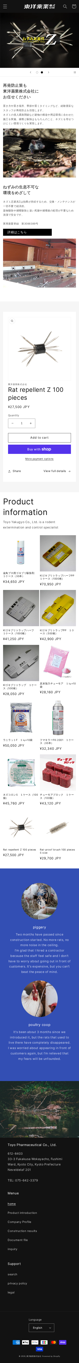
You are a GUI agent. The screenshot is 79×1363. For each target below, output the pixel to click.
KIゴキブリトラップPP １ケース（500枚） (57, 632)
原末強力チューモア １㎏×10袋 (58, 685)
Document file (18, 1240)
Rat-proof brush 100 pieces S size (57, 851)
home (12, 1204)
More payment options (39, 458)
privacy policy (17, 1283)
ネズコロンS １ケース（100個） (20, 796)
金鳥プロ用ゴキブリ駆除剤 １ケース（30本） (20, 575)
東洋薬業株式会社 (33, 1356)
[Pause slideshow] (75, 72)
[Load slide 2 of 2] (42, 72)
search (12, 1274)
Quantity (13, 415)
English (37, 1327)
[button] (5, 6)
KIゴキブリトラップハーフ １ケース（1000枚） (20, 632)
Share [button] (17, 471)
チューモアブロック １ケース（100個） (57, 796)
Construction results (22, 1231)
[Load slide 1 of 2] (37, 72)
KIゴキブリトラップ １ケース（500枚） (20, 687)
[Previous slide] (30, 72)
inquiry (12, 1249)
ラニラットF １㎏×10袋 (18, 740)
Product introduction (22, 1213)
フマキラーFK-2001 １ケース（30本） (57, 742)
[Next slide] (48, 72)
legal (11, 1292)
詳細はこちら (17, 232)
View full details (55, 471)
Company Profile (19, 1222)
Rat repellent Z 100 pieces (19, 849)
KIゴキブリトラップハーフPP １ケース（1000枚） (58, 577)
